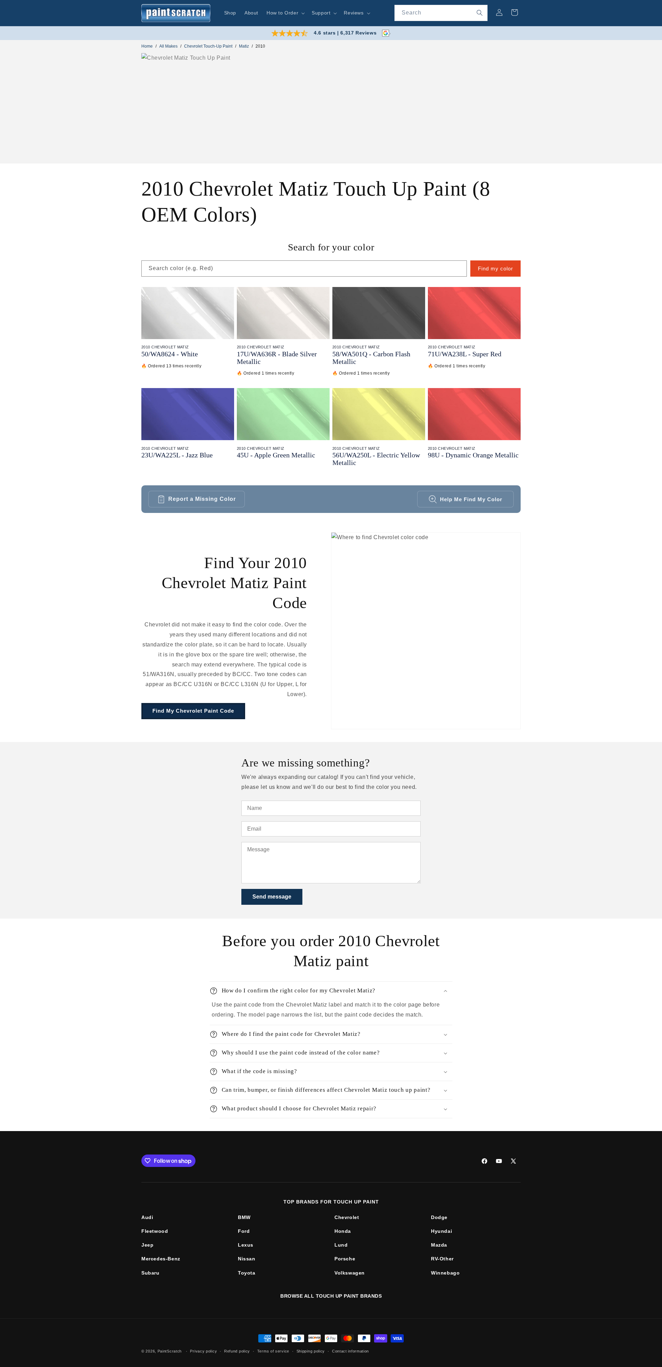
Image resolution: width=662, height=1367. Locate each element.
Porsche (344, 1258)
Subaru (150, 1273)
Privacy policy (203, 1351)
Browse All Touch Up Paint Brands (331, 1296)
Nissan (246, 1258)
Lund (341, 1245)
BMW (244, 1217)
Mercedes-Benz (160, 1258)
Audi (147, 1217)
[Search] (479, 12)
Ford (244, 1231)
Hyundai (441, 1231)
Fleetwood (154, 1231)
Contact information (350, 1351)
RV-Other (442, 1258)
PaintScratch (170, 1351)
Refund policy (237, 1351)
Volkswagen (349, 1273)
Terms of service (273, 1351)
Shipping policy (311, 1351)
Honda (342, 1231)
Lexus (245, 1245)
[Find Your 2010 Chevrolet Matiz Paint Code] (426, 630)
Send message (271, 897)
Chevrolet (346, 1217)
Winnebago (445, 1273)
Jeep (147, 1245)
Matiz (244, 46)
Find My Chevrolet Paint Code (193, 711)
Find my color (495, 268)
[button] (285, 13)
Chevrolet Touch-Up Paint (208, 46)
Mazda (439, 1245)
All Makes (168, 46)
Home (147, 46)
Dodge (439, 1217)
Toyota (246, 1273)
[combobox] (441, 13)
